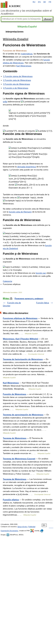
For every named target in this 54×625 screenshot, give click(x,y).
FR (50, 2)
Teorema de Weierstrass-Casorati (19, 458)
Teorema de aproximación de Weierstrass (23, 414)
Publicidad (31, 526)
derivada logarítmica (26, 166)
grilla (5, 101)
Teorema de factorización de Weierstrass (23, 359)
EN (39, 2)
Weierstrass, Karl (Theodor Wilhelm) (20, 339)
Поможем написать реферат (29, 298)
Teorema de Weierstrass (14, 438)
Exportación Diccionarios (9, 531)
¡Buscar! (48, 19)
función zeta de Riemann (20, 212)
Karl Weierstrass (23, 66)
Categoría (7, 281)
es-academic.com (11, 4)
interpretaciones (14, 31)
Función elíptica (11, 499)
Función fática (42, 303)
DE (44, 2)
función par (41, 273)
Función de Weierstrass (14, 394)
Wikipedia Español (27, 26)
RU (34, 2)
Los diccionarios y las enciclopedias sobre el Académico (26, 12)
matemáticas (27, 54)
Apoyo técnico (22, 526)
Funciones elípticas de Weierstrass (20, 318)
